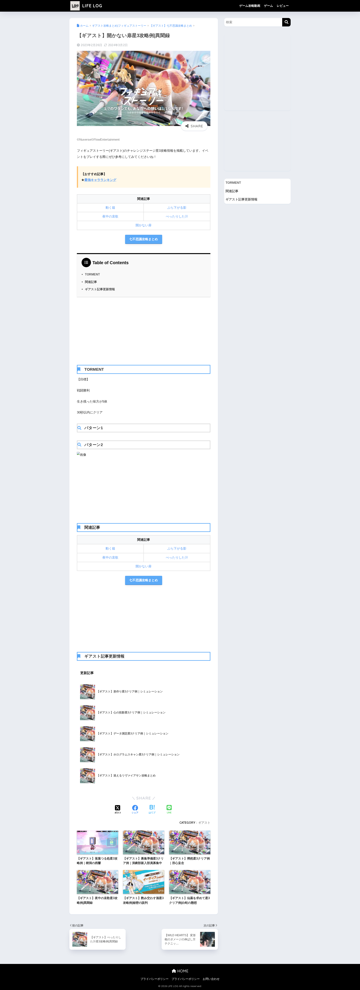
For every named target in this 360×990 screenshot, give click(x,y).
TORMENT (92, 274)
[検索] (286, 22)
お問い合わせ (211, 978)
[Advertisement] (143, 330)
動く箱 (110, 207)
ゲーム (268, 5)
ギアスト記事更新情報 (100, 289)
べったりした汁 (177, 216)
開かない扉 (144, 225)
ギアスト (204, 822)
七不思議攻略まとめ (143, 239)
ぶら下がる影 (176, 207)
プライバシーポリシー (154, 978)
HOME (182, 971)
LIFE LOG (91, 5)
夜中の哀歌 (110, 216)
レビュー (283, 5)
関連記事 (91, 282)
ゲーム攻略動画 (249, 5)
